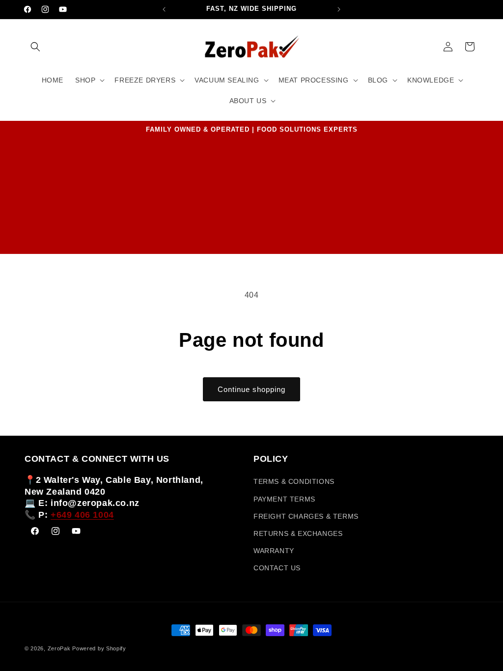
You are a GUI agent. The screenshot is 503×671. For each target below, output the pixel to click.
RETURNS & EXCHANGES (297, 533)
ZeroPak (59, 648)
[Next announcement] (339, 9)
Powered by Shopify (99, 648)
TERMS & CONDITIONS (294, 481)
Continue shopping (251, 389)
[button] (35, 46)
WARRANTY (273, 551)
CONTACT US (277, 568)
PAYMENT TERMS (284, 499)
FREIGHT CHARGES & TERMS (306, 516)
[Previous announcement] (164, 9)
